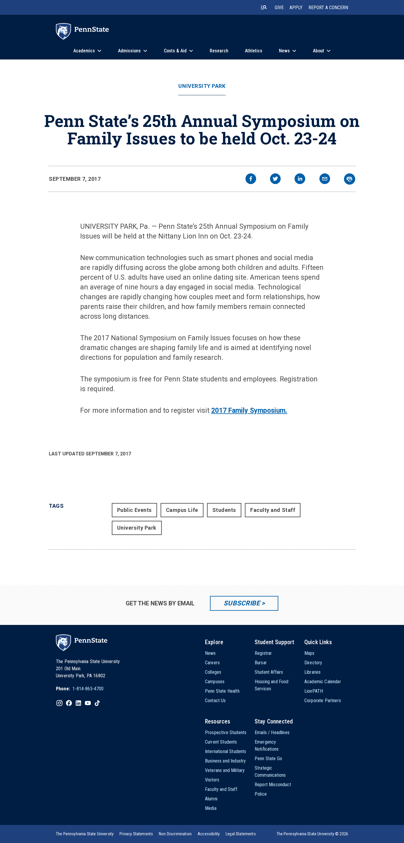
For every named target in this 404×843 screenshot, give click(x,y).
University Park (201, 86)
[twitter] (275, 179)
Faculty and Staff (272, 510)
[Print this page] (349, 179)
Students (224, 510)
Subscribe (242, 603)
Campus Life (182, 510)
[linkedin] (300, 179)
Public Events (134, 510)
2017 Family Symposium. (249, 411)
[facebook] (250, 179)
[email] (324, 179)
